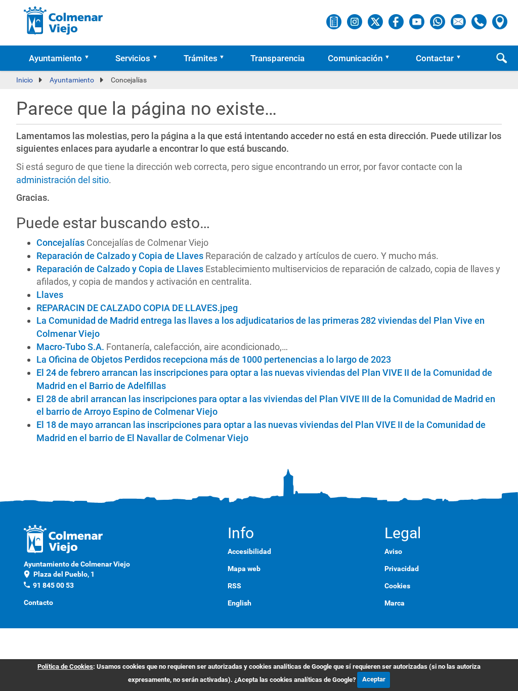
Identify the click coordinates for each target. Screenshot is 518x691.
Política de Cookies (65, 666)
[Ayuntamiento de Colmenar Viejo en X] (376, 21)
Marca (394, 603)
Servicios (132, 58)
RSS (234, 586)
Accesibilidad (249, 551)
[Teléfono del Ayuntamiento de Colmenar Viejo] (479, 21)
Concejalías (60, 242)
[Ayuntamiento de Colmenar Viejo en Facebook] (396, 21)
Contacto (38, 602)
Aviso (393, 551)
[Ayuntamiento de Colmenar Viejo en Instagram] (355, 21)
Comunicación (355, 58)
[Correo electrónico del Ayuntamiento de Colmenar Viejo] (459, 21)
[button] (90, 58)
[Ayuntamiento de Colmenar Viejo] (63, 20)
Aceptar (373, 679)
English (239, 603)
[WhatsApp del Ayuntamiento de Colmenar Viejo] (438, 21)
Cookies (397, 586)
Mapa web (244, 569)
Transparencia (277, 58)
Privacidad (401, 569)
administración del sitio (62, 180)
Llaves (49, 294)
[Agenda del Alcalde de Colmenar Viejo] (334, 21)
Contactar (435, 58)
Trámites (201, 58)
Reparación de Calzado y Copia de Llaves (119, 255)
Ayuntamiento (55, 58)
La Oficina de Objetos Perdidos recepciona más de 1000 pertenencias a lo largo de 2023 (213, 359)
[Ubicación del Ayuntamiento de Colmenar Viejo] (499, 21)
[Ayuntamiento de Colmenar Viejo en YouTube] (417, 21)
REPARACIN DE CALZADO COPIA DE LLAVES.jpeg (137, 308)
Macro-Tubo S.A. (70, 346)
